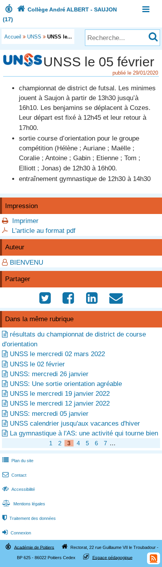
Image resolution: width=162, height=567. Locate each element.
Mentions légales (23, 503)
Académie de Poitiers (34, 547)
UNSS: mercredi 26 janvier (49, 374)
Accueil (12, 37)
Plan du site (17, 460)
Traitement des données (29, 518)
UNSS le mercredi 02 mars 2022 (57, 354)
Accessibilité (18, 489)
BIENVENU (26, 262)
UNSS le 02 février (37, 364)
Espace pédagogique (112, 557)
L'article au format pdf (43, 230)
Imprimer (25, 221)
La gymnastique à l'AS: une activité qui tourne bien (84, 433)
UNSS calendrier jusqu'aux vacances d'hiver (75, 423)
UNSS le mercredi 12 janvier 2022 (60, 403)
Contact (14, 475)
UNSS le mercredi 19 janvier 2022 (60, 393)
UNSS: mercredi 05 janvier (49, 413)
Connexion (16, 532)
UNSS (34, 37)
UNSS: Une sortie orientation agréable (66, 384)
